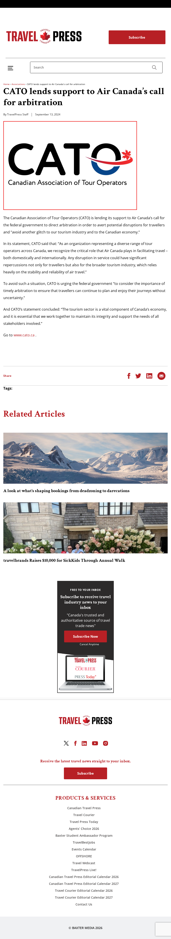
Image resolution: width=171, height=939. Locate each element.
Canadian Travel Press (84, 808)
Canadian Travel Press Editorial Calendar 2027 (84, 884)
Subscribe (137, 37)
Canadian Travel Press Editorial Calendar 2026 (84, 877)
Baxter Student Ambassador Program (83, 835)
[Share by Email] (161, 375)
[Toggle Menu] (11, 68)
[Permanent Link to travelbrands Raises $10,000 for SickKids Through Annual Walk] (85, 527)
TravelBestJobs (84, 842)
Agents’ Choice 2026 (84, 829)
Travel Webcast (83, 863)
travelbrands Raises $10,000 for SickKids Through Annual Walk (64, 560)
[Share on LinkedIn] (149, 375)
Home (6, 84)
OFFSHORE (84, 856)
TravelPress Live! (83, 870)
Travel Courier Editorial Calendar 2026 (84, 890)
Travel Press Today (84, 822)
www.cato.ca (24, 335)
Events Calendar (84, 849)
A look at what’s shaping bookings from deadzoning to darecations (66, 490)
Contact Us (83, 904)
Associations (18, 84)
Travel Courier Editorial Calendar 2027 (84, 897)
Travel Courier (84, 815)
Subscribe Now (85, 636)
